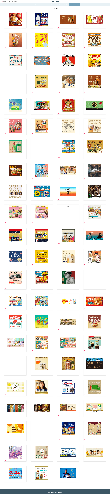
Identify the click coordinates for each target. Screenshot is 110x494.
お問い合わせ (55, 490)
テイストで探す (49, 4)
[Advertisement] (102, 2)
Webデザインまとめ (14, 1)
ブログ (9, 1)
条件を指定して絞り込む (74, 4)
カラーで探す (42, 4)
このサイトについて (49, 490)
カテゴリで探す (34, 4)
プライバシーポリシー (61, 490)
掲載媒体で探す (58, 4)
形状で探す (65, 4)
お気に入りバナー (5, 1)
